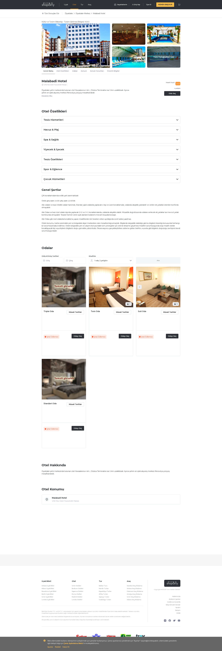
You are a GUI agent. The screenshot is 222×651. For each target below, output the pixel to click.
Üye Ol (148, 4)
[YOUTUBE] (179, 620)
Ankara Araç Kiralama (134, 588)
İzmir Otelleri (76, 586)
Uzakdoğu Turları (105, 600)
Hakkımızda (176, 596)
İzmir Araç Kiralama (133, 597)
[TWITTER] (174, 620)
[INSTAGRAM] (165, 620)
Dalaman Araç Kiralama (135, 591)
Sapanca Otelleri (77, 591)
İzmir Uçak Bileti (47, 597)
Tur (82, 5)
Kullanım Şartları (174, 599)
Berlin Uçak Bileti (48, 594)
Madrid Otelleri (77, 597)
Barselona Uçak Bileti (49, 591)
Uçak (66, 5)
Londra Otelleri (77, 600)
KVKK (178, 613)
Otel (74, 5)
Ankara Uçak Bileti (48, 586)
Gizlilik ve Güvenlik (173, 602)
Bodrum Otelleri (77, 588)
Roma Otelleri (77, 594)
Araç (89, 5)
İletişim (177, 610)
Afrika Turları (103, 594)
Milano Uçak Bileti (48, 588)
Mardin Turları (104, 588)
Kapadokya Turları (105, 591)
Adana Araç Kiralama (134, 600)
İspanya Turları (104, 597)
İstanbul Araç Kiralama (134, 586)
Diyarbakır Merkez (83, 13)
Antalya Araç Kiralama (134, 594)
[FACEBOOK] (169, 620)
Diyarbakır (69, 13)
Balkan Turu (103, 586)
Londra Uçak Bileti (48, 600)
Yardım (178, 607)
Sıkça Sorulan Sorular (173, 605)
